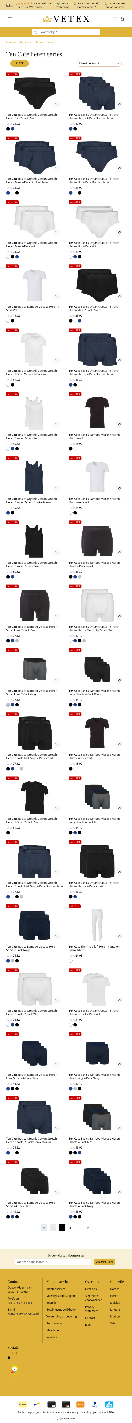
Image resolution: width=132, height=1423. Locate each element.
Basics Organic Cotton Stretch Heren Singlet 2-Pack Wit (31, 436)
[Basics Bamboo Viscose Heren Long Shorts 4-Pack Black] (97, 669)
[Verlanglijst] (115, 19)
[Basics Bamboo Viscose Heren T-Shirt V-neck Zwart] (97, 733)
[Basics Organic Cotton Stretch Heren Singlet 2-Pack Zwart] (34, 541)
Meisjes (115, 1303)
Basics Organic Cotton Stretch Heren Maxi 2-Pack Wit (31, 244)
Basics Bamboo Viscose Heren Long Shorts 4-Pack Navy (31, 1076)
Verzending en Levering (61, 1316)
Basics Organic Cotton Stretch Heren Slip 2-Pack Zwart (31, 116)
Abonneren (104, 1262)
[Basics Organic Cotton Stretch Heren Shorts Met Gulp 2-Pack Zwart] (34, 733)
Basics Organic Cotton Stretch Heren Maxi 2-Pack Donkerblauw (31, 180)
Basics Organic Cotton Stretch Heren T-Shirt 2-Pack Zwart (31, 820)
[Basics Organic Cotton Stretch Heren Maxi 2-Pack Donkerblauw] (34, 157)
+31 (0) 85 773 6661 (20, 1303)
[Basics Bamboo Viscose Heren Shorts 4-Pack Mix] (97, 1117)
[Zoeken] (35, 32)
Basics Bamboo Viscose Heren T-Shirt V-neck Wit (96, 500)
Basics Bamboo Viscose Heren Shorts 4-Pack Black (31, 1204)
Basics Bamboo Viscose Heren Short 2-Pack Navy (31, 948)
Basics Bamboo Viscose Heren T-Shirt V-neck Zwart (96, 756)
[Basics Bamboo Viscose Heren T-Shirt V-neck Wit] (97, 477)
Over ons (91, 1289)
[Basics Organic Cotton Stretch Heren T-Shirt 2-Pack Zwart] (34, 797)
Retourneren (54, 1323)
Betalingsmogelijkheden (61, 1309)
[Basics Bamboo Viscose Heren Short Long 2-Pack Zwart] (34, 605)
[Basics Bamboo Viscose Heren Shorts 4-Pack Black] (34, 1181)
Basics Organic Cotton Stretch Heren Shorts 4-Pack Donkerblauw (94, 116)
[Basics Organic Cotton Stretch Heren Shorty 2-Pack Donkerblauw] (97, 349)
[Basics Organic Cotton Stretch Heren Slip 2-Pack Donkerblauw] (97, 157)
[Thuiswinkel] (11, 5)
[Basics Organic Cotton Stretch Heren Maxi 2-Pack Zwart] (97, 285)
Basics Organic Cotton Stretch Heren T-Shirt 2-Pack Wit (94, 1012)
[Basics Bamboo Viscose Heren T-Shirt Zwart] (97, 413)
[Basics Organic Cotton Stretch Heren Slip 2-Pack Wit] (97, 221)
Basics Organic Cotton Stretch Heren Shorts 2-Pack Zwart (94, 884)
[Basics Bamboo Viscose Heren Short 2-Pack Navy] (34, 925)
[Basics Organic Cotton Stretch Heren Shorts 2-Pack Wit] (34, 989)
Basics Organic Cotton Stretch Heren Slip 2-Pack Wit (94, 244)
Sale (113, 1323)
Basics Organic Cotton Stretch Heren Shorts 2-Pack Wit (31, 1012)
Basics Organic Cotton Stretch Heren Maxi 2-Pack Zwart (94, 308)
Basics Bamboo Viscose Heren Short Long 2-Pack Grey (31, 692)
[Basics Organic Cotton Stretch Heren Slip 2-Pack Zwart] (34, 93)
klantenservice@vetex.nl (23, 1314)
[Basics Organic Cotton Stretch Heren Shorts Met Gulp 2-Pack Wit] (97, 605)
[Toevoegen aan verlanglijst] (56, 104)
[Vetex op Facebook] (9, 1357)
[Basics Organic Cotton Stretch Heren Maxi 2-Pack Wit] (34, 221)
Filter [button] (19, 63)
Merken (115, 1316)
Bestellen (52, 1303)
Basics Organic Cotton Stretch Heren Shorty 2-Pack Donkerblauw (94, 372)
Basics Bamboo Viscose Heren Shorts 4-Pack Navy (94, 1204)
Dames (114, 1289)
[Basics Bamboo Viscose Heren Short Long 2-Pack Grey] (34, 669)
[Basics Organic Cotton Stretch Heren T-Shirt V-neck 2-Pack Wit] (34, 349)
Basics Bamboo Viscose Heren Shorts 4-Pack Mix (94, 1140)
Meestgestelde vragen (60, 1296)
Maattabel (52, 1330)
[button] (9, 19)
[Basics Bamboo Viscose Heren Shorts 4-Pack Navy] (97, 1181)
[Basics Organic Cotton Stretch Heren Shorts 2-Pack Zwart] (97, 861)
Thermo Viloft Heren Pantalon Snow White (94, 948)
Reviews (51, 1337)
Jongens (115, 1309)
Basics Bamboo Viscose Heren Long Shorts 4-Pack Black (94, 692)
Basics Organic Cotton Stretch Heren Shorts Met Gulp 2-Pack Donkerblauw (34, 884)
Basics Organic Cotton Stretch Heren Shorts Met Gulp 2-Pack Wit (94, 628)
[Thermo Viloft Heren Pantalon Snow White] (97, 925)
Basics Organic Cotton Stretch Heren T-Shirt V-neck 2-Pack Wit (31, 372)
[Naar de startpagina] (66, 19)
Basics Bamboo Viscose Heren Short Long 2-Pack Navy (94, 1076)
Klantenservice (55, 1289)
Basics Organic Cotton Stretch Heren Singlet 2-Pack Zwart (31, 564)
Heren (114, 1296)
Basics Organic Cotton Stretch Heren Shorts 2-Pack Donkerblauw (31, 1140)
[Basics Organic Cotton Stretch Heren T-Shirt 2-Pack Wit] (97, 989)
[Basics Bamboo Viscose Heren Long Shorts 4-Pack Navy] (34, 1053)
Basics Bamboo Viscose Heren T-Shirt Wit (33, 308)
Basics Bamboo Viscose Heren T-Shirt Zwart (96, 436)
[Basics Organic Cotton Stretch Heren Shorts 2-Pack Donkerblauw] (34, 1117)
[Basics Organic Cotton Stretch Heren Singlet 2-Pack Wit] (34, 413)
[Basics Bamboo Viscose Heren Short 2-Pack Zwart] (97, 541)
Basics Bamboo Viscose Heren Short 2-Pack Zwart (94, 564)
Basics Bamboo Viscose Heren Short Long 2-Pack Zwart (31, 628)
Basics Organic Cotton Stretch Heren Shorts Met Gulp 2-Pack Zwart (31, 756)
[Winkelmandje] (122, 19)
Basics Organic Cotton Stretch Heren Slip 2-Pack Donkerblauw (94, 180)
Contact (90, 1318)
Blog (88, 1325)
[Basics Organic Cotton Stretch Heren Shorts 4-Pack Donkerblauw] (97, 93)
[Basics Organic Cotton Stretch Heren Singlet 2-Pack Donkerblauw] (34, 477)
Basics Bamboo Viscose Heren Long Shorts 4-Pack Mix (94, 820)
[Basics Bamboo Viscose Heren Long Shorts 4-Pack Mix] (97, 797)
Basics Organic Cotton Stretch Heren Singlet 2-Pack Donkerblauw (31, 500)
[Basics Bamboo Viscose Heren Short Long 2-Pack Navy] (97, 1053)
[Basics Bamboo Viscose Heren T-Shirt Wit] (34, 285)
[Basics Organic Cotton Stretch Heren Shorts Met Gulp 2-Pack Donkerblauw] (34, 861)
